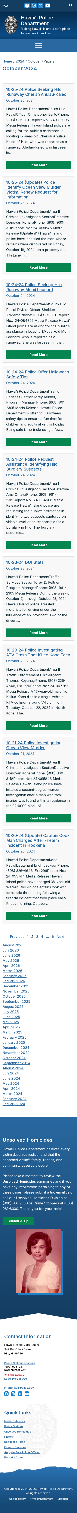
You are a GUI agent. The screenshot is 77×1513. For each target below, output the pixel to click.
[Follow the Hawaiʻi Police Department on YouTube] (47, 6)
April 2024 (11, 1088)
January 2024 (14, 1104)
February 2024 (15, 1099)
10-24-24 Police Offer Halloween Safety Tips (37, 374)
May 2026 (11, 960)
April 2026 (11, 965)
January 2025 (14, 1042)
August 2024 (13, 1068)
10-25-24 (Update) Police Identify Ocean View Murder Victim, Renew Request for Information (33, 190)
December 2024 (16, 1047)
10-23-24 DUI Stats (25, 562)
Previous (17, 936)
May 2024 (11, 1083)
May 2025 (11, 1022)
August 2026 (13, 945)
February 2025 (15, 1037)
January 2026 (14, 981)
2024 (20, 61)
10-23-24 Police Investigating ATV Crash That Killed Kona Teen (38, 652)
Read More (39, 165)
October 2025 (14, 996)
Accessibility (17, 1498)
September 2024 (16, 1063)
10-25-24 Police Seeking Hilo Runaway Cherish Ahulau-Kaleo (36, 92)
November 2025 (16, 991)
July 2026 (11, 950)
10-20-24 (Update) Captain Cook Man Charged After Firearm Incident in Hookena (38, 840)
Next (60, 936)
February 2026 (15, 976)
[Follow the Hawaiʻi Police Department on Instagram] (34, 6)
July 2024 (11, 1073)
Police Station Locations (19, 1363)
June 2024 (11, 1078)
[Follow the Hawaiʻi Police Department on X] (40, 6)
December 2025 (16, 986)
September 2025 (16, 1001)
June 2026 (11, 955)
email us (62, 1192)
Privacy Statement (41, 1498)
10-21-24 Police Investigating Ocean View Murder (34, 745)
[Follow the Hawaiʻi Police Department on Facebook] (27, 6)
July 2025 (11, 1012)
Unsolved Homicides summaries (28, 1181)
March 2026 (12, 971)
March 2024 (12, 1094)
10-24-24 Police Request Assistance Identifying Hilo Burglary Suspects (32, 464)
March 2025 (12, 1032)
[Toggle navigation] (38, 45)
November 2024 (16, 1053)
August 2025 (13, 1006)
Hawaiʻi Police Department (37, 20)
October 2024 (14, 1058)
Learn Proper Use (15, 1378)
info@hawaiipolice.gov (19, 1387)
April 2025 (11, 1027)
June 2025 (11, 1017)
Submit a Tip (18, 1221)
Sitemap (63, 1498)
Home (7, 61)
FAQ (5, 5)
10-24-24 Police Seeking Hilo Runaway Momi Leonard (34, 287)
